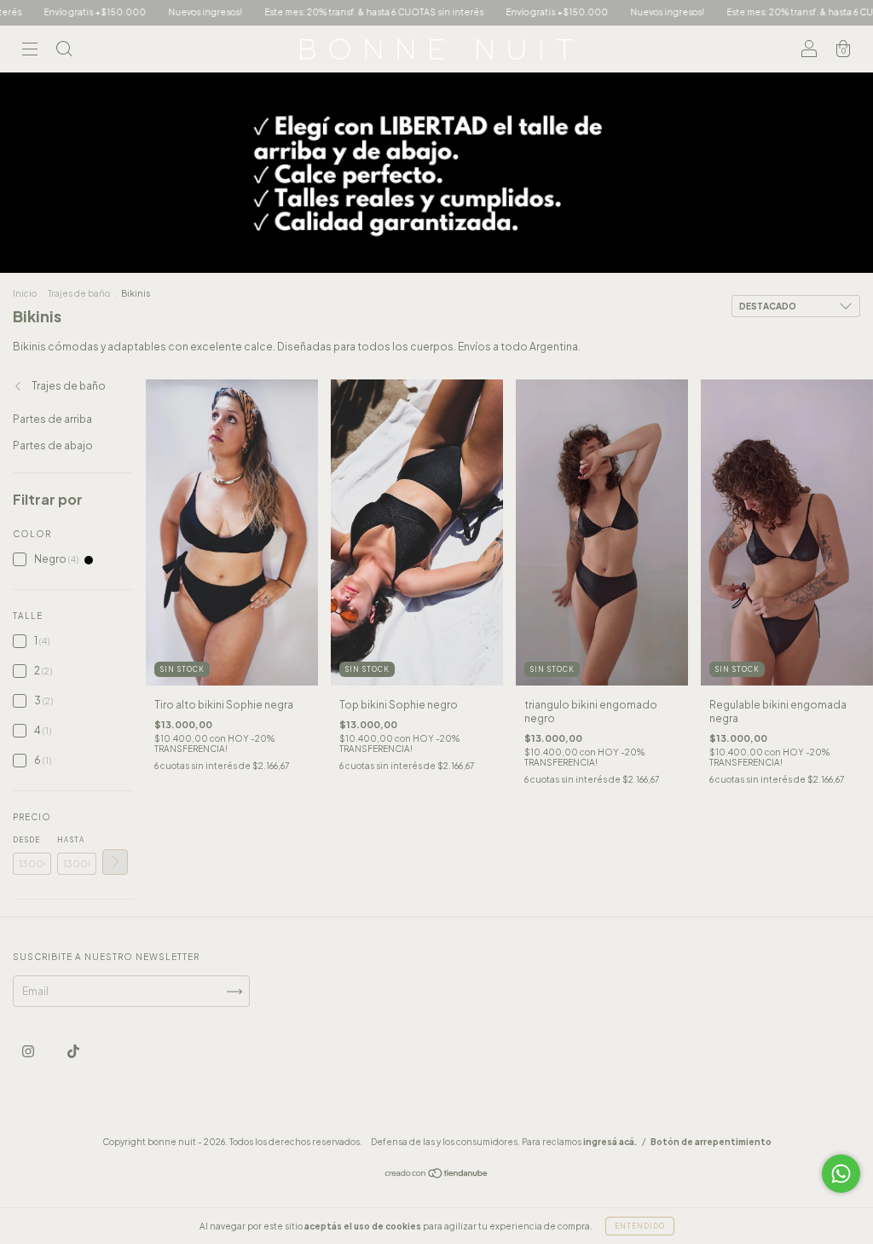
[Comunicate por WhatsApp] (841, 1173)
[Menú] (29, 51)
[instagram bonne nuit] (29, 1051)
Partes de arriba (52, 419)
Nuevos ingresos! (161, 12)
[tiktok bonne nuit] (73, 1051)
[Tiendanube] (437, 1175)
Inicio (25, 293)
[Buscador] (63, 51)
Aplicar (115, 862)
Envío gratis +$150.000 (513, 12)
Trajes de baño (79, 293)
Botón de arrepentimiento (711, 1142)
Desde (26, 840)
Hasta (70, 840)
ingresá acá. (610, 1142)
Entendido (640, 1226)
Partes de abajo (53, 445)
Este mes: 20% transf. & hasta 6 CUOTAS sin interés (330, 12)
